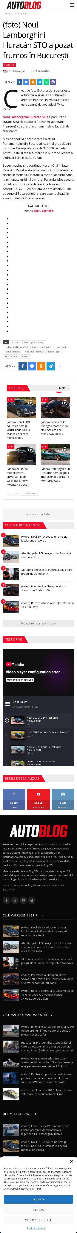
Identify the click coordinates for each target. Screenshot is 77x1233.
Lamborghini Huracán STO (16, 347)
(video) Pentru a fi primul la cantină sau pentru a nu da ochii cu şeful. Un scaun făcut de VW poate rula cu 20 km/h (46, 1078)
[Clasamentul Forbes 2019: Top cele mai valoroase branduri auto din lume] (11, 1094)
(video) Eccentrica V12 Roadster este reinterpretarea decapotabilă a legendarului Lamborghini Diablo (45, 1130)
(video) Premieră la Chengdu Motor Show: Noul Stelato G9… (44, 588)
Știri (10, 399)
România (26, 356)
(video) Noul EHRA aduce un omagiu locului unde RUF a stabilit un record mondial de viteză (44, 931)
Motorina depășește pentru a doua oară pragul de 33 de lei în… (47, 571)
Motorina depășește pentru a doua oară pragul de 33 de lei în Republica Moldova (47, 961)
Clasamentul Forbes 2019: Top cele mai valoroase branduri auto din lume (46, 1092)
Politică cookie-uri (36, 1228)
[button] (71, 1161)
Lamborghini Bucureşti (34, 342)
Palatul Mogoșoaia (12, 351)
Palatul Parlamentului (34, 351)
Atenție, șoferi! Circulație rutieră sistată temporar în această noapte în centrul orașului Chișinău (46, 947)
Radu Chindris (44, 211)
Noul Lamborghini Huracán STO (25, 117)
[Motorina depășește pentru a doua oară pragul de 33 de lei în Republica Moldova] (11, 574)
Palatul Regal (54, 351)
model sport (61, 347)
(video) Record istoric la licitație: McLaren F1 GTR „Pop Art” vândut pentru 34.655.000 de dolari (47, 994)
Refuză (38, 1209)
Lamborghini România (42, 347)
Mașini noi (9, 65)
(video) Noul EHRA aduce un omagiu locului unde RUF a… (44, 538)
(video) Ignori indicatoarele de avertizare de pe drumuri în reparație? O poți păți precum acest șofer (47, 1030)
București (16, 342)
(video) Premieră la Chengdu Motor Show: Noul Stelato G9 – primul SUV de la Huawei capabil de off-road (47, 979)
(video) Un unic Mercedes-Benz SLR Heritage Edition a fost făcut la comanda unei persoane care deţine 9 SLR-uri (47, 1062)
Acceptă (39, 1199)
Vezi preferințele (38, 1220)
